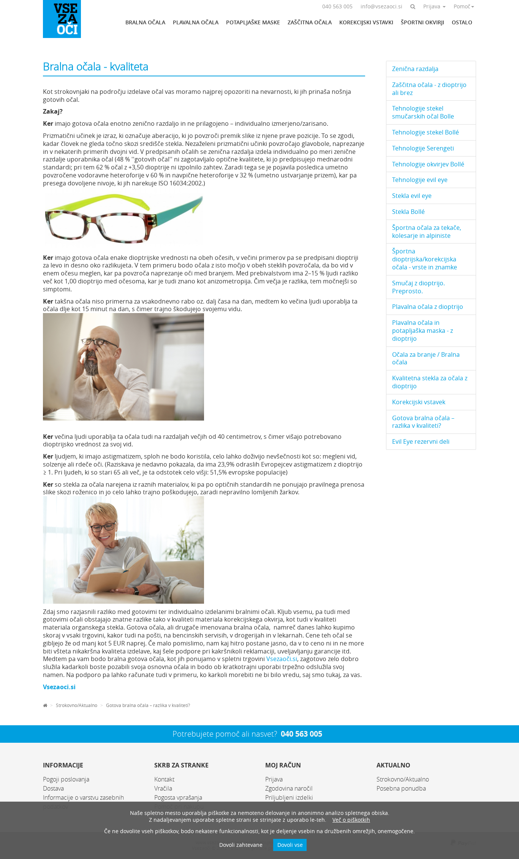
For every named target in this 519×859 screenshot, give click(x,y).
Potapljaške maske (253, 22)
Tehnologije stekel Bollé (425, 132)
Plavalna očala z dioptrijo (427, 306)
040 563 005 (301, 734)
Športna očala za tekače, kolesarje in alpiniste (426, 231)
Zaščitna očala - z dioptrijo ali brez (429, 89)
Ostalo (462, 22)
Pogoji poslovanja (66, 779)
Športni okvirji (422, 22)
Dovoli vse (290, 844)
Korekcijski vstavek (418, 402)
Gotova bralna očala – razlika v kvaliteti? (148, 705)
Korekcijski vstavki (366, 22)
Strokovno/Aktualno (76, 705)
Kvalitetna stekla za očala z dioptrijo (429, 382)
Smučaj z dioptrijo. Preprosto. (418, 287)
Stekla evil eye (412, 195)
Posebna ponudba (401, 788)
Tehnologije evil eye (420, 180)
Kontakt (164, 779)
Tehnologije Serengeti (423, 148)
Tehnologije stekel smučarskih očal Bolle (423, 112)
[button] (412, 6)
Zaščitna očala (310, 22)
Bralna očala (145, 22)
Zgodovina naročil (289, 788)
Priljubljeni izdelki (289, 797)
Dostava (53, 788)
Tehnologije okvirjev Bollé (428, 164)
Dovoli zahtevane (241, 844)
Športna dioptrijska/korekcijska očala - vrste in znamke (424, 259)
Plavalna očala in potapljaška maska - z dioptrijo (422, 330)
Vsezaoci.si (59, 687)
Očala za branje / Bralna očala (426, 358)
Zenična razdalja (415, 69)
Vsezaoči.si (281, 659)
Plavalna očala (195, 22)
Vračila (163, 788)
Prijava (274, 779)
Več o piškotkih (351, 819)
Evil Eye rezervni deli (420, 441)
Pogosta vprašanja (178, 797)
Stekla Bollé (408, 211)
